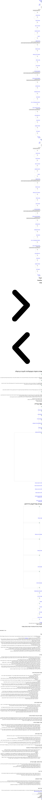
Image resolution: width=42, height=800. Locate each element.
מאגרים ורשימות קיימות (36, 107)
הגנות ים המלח (37, 48)
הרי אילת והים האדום (38, 432)
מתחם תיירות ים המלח (36, 54)
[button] (21, 305)
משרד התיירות (39, 596)
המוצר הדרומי (38, 65)
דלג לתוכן (40, 0)
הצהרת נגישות (40, 617)
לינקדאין (40, 606)
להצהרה (40, 624)
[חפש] (41, 795)
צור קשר (38, 136)
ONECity (26, 638)
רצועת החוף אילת (37, 71)
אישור (37, 624)
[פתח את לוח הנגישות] (41, 799)
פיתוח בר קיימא (37, 25)
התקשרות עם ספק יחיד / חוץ (35, 102)
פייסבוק (41, 601)
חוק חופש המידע (37, 115)
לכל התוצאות (40, 797)
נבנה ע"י (40, 622)
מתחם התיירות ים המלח (36, 78)
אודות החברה (38, 15)
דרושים (39, 36)
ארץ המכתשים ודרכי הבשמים (37, 423)
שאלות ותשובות (37, 125)
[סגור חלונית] (39, 793)
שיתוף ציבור (38, 120)
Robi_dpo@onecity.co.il (38, 791)
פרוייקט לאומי (38, 40)
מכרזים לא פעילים (37, 91)
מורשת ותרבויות (39, 418)
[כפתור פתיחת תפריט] (41, 7)
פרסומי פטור (38, 96)
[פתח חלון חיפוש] (41, 2)
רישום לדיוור (38, 131)
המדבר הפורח (40, 414)
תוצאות (41, 796)
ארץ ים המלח (40, 409)
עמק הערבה (40, 427)
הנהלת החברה (37, 20)
